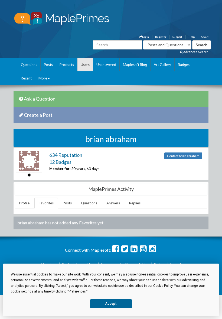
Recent (26, 78)
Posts (48, 64)
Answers (113, 203)
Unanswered (106, 64)
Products (67, 64)
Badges (184, 64)
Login (145, 36)
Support (177, 36)
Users (85, 64)
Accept (111, 303)
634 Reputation (65, 155)
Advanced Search (195, 52)
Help (191, 36)
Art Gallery (162, 64)
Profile (24, 203)
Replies (135, 203)
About (204, 36)
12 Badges (60, 162)
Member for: (59, 169)
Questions (29, 64)
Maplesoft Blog (135, 64)
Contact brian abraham (183, 156)
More (42, 78)
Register (160, 36)
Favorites (46, 203)
